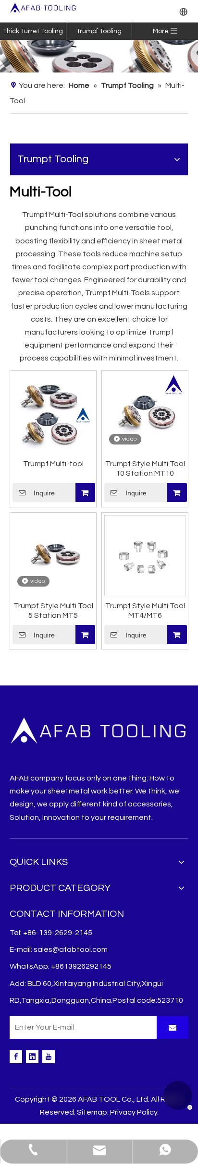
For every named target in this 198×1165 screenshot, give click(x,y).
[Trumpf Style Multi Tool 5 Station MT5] (53, 555)
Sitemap (92, 1112)
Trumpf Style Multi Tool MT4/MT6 (145, 610)
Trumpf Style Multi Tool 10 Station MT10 (145, 468)
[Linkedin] (32, 1056)
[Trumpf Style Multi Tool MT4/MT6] (145, 555)
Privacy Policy (133, 1112)
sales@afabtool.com (71, 949)
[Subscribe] (172, 1027)
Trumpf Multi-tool (53, 464)
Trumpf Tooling (99, 31)
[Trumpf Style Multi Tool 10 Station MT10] (145, 413)
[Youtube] (48, 1056)
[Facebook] (16, 1056)
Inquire (44, 493)
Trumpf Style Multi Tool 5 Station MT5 (53, 610)
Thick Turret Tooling (33, 31)
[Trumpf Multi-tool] (53, 413)
